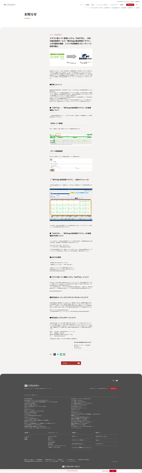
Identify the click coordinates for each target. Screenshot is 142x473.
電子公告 (62, 461)
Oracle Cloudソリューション (76, 412)
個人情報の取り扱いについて (50, 459)
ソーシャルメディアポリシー (72, 461)
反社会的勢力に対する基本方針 (83, 459)
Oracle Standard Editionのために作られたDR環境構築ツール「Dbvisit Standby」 (85, 414)
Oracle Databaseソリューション (30, 414)
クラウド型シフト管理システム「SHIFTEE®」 (79, 420)
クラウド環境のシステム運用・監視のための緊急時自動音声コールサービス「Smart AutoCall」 (41, 401)
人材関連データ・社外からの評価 (54, 447)
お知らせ (93, 4)
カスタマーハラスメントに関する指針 (51, 461)
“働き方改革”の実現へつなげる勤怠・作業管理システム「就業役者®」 (36, 420)
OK (112, 470)
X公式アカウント (93, 388)
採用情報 (121, 4)
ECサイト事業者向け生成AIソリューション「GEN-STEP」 (81, 403)
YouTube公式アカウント (102, 388)
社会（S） (50, 439)
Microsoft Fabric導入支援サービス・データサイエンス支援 (34, 406)
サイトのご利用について (71, 459)
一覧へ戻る (64, 363)
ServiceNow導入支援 (28, 398)
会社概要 (26, 437)
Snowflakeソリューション (29, 409)
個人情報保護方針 (39, 459)
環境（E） (50, 437)
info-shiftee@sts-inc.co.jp (64, 246)
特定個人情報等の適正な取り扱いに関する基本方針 (33, 461)
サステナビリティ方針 (52, 436)
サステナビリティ (114, 4)
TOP (84, 7)
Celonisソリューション (75, 411)
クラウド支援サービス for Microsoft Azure (78, 404)
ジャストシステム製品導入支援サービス (31, 418)
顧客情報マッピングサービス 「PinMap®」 (78, 424)
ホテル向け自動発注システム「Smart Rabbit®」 (33, 424)
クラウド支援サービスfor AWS (76, 400)
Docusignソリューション (28, 417)
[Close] (140, 471)
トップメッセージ (27, 436)
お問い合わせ (130, 4)
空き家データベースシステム (29, 421)
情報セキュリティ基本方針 (29, 459)
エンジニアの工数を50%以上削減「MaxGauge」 (33, 415)
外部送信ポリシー (61, 459)
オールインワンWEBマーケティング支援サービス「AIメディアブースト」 (37, 427)
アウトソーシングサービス (75, 427)
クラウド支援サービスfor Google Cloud (78, 401)
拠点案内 (26, 439)
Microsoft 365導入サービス (76, 406)
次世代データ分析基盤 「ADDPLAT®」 (31, 404)
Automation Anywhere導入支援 (30, 412)
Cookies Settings (105, 470)
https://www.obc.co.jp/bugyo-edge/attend (79, 311)
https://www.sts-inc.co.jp (59, 335)
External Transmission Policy (72, 470)
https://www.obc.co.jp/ (62, 309)
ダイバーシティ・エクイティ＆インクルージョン (56, 445)
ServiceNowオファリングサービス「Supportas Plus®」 (81, 398)
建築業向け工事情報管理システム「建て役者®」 (79, 418)
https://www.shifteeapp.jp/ (55, 291)
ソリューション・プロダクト (102, 4)
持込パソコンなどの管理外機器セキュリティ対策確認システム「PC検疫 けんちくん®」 (39, 423)
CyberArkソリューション (75, 409)
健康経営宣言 (50, 444)
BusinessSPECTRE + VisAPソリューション (78, 407)
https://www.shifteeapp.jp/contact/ (57, 270)
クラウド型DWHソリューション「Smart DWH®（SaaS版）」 (82, 426)
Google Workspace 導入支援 (29, 403)
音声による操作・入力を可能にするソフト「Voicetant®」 (81, 421)
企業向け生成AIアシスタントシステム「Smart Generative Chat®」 (36, 400)
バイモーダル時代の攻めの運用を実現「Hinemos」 (80, 417)
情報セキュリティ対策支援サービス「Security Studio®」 (34, 411)
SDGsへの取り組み (51, 442)
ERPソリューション (27, 407)
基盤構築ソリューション (75, 415)
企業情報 (87, 4)
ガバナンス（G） (51, 441)
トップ (81, 4)
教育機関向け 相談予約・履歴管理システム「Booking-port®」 (35, 426)
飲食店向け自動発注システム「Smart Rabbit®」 (79, 423)
